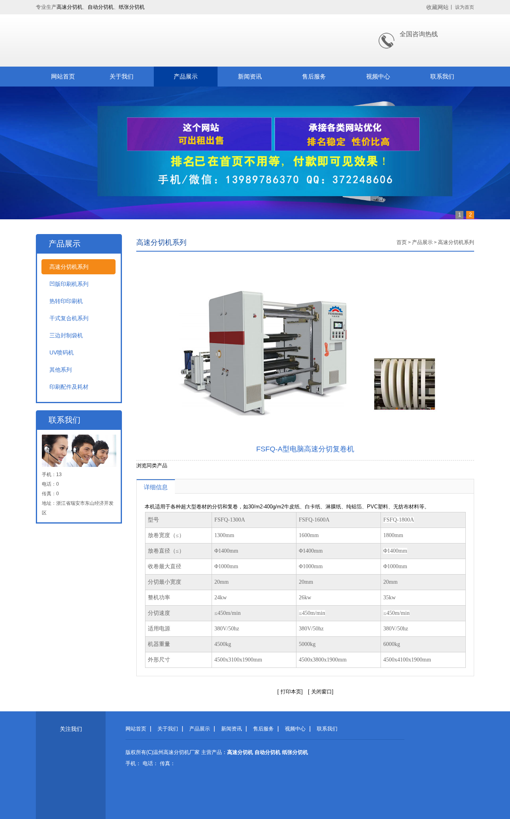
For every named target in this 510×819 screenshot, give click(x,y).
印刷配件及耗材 (68, 387)
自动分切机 (101, 7)
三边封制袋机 (66, 335)
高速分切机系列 (68, 267)
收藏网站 (437, 7)
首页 (401, 242)
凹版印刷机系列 (68, 284)
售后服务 (314, 76)
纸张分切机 (132, 7)
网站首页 (63, 76)
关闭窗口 (321, 692)
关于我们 (121, 76)
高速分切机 (69, 7)
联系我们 (442, 76)
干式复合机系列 (68, 318)
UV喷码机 (61, 352)
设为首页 (464, 7)
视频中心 (378, 76)
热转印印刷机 (66, 301)
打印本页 (290, 692)
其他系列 (60, 369)
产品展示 (186, 76)
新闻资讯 (250, 76)
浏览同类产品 (151, 466)
